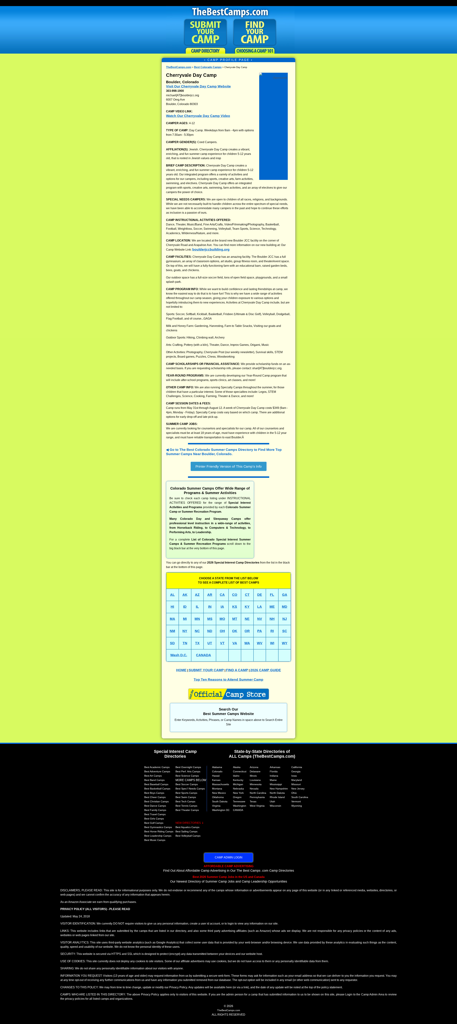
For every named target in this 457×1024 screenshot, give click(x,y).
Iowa (294, 775)
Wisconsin (275, 805)
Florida (274, 771)
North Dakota (277, 792)
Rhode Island (277, 797)
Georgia (295, 771)
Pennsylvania (257, 797)
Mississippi (276, 784)
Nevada (254, 788)
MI (185, 619)
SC (284, 631)
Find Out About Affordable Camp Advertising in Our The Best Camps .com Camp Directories (228, 868)
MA (172, 619)
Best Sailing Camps (186, 831)
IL (197, 607)
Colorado (217, 771)
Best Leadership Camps (157, 835)
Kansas (216, 780)
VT (222, 643)
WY (284, 643)
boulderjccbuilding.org (211, 249)
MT (234, 619)
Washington (239, 805)
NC (197, 631)
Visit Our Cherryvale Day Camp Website (198, 86)
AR (209, 595)
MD (284, 607)
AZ (197, 595)
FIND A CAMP (237, 670)
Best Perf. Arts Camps (187, 771)
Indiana (274, 775)
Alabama (217, 767)
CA (222, 595)
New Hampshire (279, 788)
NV (259, 619)
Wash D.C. (178, 655)
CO (234, 595)
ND (209, 631)
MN (197, 619)
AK (184, 595)
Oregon (237, 797)
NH (272, 619)
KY (247, 607)
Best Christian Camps (156, 801)
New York (238, 792)
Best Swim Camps (185, 797)
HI (172, 607)
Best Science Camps (187, 775)
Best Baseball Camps (156, 784)
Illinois (253, 775)
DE (259, 595)
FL (272, 595)
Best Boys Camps (154, 792)
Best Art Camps (153, 775)
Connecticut (239, 771)
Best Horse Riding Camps (158, 831)
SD (172, 643)
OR (247, 631)
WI (272, 643)
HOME (181, 670)
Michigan (238, 784)
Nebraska (238, 788)
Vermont (296, 801)
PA (259, 631)
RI (272, 631)
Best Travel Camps (155, 814)
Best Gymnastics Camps (158, 827)
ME (272, 607)
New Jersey (298, 788)
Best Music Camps (154, 840)
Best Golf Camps (153, 822)
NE (247, 619)
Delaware (255, 771)
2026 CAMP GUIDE (265, 670)
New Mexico (219, 792)
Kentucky (238, 780)
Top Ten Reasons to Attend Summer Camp (228, 679)
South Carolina (299, 797)
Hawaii (216, 775)
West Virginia (257, 805)
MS (209, 619)
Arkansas (275, 767)
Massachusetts (220, 784)
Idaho (236, 775)
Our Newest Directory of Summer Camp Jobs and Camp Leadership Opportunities (228, 879)
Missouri (296, 784)
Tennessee (239, 801)
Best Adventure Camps (157, 771)
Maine (273, 780)
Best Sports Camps (186, 792)
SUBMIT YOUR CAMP (206, 670)
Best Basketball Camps (157, 788)
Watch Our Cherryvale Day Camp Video (198, 116)
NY (184, 631)
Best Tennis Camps (186, 805)
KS (234, 607)
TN (185, 643)
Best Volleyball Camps (187, 835)
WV (259, 643)
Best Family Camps (155, 810)
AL (172, 595)
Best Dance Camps (155, 805)
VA (234, 643)
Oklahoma (218, 797)
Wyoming (296, 805)
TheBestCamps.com (178, 67)
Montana (217, 788)
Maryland (296, 780)
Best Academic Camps (157, 767)
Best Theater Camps (187, 810)
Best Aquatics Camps (187, 827)
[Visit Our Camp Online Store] (273, 74)
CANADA (203, 655)
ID (185, 607)
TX (197, 643)
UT (209, 643)
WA (247, 643)
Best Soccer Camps (186, 784)
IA (222, 607)
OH (222, 631)
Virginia (216, 805)
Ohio (294, 792)
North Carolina (258, 792)
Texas (253, 801)
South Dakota (219, 801)
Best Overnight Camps (188, 767)
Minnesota (256, 784)
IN (210, 607)
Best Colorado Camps (208, 67)
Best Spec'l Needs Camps (190, 788)
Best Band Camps (154, 780)
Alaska (236, 767)
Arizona (254, 767)
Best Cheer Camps (155, 797)
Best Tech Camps (185, 801)
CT (247, 595)
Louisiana (255, 780)
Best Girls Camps (154, 818)
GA (284, 595)
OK (234, 631)
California (296, 767)
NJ (284, 619)
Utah (272, 801)
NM (172, 631)
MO (222, 619)
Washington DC (221, 810)
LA (259, 607)
